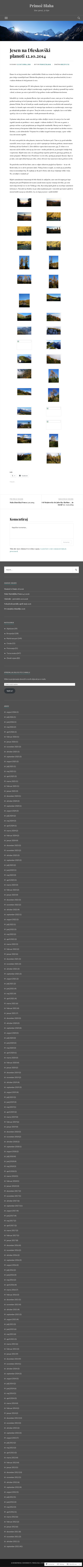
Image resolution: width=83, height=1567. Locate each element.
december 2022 (13, 900)
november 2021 (13, 964)
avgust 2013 (11, 1438)
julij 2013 (10, 1443)
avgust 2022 (11, 919)
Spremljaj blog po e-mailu (17, 672)
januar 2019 (11, 1127)
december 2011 (13, 1532)
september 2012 (13, 1487)
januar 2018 (11, 1186)
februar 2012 (12, 1522)
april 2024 (10, 826)
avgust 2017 (11, 1211)
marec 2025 (11, 781)
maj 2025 (10, 771)
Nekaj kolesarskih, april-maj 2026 (17, 604)
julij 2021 (10, 984)
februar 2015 (12, 1349)
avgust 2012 (11, 1492)
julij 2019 (10, 1097)
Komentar (66, 542)
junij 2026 (10, 722)
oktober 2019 (12, 1082)
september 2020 (13, 1028)
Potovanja (10, 648)
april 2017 (10, 1225)
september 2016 (13, 1260)
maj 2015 (10, 1334)
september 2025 (13, 757)
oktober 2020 (12, 1023)
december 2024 (13, 796)
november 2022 (13, 905)
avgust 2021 (11, 979)
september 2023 (13, 860)
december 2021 (13, 959)
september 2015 (13, 1314)
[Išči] (41, 570)
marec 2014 (11, 1403)
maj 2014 (10, 1393)
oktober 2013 (12, 1428)
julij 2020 (10, 1038)
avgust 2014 (11, 1379)
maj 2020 (10, 1048)
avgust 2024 (11, 811)
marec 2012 (11, 1517)
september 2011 (13, 1546)
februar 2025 (12, 786)
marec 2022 (11, 944)
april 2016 (10, 1285)
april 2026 (10, 732)
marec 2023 (11, 885)
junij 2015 (10, 1329)
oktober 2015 (12, 1309)
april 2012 (10, 1512)
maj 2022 (10, 934)
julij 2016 (10, 1270)
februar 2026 (12, 737)
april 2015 (10, 1339)
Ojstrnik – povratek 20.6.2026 (16, 599)
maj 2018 (10, 1166)
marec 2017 (11, 1230)
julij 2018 (10, 1156)
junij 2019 (10, 1102)
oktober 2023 (12, 855)
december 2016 (13, 1245)
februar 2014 (12, 1408)
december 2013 (13, 1418)
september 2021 (13, 974)
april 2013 (10, 1453)
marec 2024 (11, 831)
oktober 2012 (12, 1482)
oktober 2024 (12, 801)
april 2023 (10, 880)
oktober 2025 (12, 752)
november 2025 (13, 747)
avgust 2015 (11, 1319)
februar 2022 (12, 949)
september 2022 (13, 914)
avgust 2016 (11, 1265)
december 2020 (13, 1018)
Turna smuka (11, 653)
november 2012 (13, 1477)
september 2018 (13, 1147)
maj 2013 (10, 1448)
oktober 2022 (12, 909)
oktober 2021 (12, 969)
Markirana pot (12, 638)
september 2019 (13, 1087)
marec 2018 (11, 1176)
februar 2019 (12, 1122)
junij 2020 (10, 1043)
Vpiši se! (10, 691)
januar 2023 (11, 895)
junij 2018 (10, 1161)
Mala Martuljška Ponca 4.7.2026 (16, 594)
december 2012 (13, 1472)
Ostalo (9, 643)
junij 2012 (10, 1502)
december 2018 (13, 1132)
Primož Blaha (42, 5)
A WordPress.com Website (21, 1563)
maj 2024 (10, 821)
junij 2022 (10, 929)
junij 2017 (10, 1216)
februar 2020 (12, 1063)
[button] (24, 203)
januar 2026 (11, 742)
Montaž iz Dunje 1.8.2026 (14, 589)
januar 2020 (11, 1068)
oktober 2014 (12, 1369)
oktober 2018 (12, 1142)
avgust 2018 (11, 1151)
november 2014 (13, 1364)
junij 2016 (10, 1275)
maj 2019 (10, 1107)
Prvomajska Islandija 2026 (14, 609)
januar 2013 (11, 1467)
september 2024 (13, 806)
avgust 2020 (11, 1033)
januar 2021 (11, 1013)
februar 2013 (12, 1462)
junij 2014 (10, 1388)
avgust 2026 (11, 712)
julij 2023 (10, 865)
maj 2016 (10, 1280)
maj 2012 (10, 1507)
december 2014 (13, 1359)
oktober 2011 (12, 1541)
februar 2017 (12, 1235)
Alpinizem (10, 629)
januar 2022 (11, 954)
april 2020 (10, 1053)
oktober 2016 (12, 1255)
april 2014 (10, 1398)
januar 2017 (11, 1240)
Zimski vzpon (11, 658)
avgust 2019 (11, 1092)
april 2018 (10, 1171)
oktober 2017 (12, 1201)
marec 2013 (11, 1458)
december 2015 (13, 1299)
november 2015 (13, 1304)
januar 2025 (11, 791)
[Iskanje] (77, 18)
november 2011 (13, 1537)
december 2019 (13, 1072)
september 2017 (13, 1206)
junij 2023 (10, 870)
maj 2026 (10, 727)
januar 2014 (11, 1413)
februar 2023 (12, 890)
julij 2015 (10, 1324)
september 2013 (13, 1433)
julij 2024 (10, 816)
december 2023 (13, 845)
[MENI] (6, 18)
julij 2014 (10, 1383)
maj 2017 (10, 1221)
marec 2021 (11, 1003)
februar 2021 (12, 1008)
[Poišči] (76, 570)
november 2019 (13, 1077)
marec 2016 (11, 1290)
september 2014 (13, 1374)
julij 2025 (10, 766)
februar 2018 (12, 1181)
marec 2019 (11, 1117)
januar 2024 (11, 840)
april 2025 (10, 776)
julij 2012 (10, 1497)
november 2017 (13, 1196)
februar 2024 (12, 835)
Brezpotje (65, 64)
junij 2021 (10, 989)
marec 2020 (11, 1058)
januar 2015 (11, 1354)
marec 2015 (11, 1344)
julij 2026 (10, 717)
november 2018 (13, 1137)
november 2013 (13, 1423)
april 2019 (10, 1112)
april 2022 (10, 939)
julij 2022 (10, 924)
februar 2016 (12, 1295)
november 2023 (13, 850)
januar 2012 (11, 1527)
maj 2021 (10, 993)
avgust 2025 (11, 761)
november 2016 (13, 1250)
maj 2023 (10, 875)
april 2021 (10, 998)
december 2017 (13, 1191)
